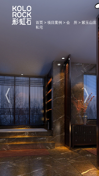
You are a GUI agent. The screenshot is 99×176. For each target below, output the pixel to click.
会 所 (71, 22)
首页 (21, 15)
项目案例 (54, 22)
